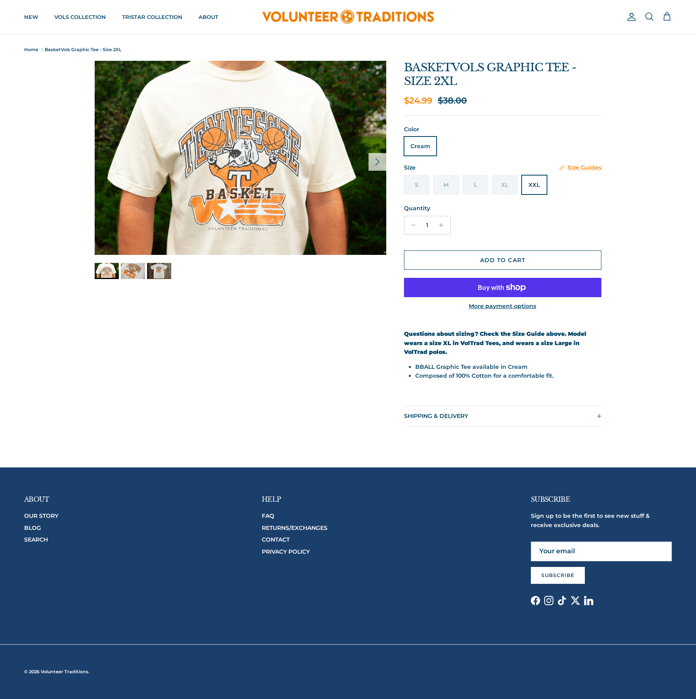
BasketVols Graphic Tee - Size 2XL (83, 49)
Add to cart (502, 260)
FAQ (268, 515)
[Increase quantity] (443, 225)
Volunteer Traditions (64, 671)
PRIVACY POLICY (286, 551)
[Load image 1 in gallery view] (240, 158)
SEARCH (36, 539)
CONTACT (276, 539)
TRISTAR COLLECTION (152, 17)
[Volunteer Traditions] (348, 17)
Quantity (417, 208)
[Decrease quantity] (411, 225)
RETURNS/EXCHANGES (294, 527)
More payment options (502, 306)
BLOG (32, 527)
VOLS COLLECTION (80, 17)
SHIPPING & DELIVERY (436, 416)
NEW (31, 17)
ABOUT (208, 17)
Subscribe (557, 575)
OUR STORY (41, 515)
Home (31, 49)
